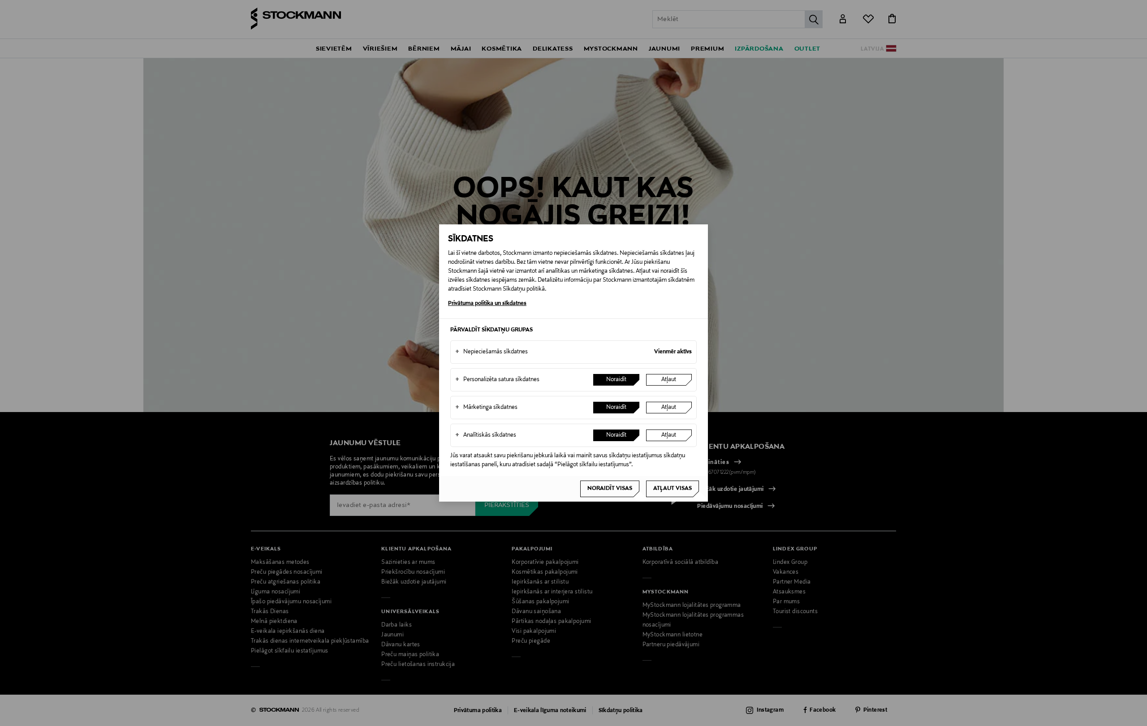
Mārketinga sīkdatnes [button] (486, 408)
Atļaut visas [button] (672, 488)
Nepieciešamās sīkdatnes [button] (491, 352)
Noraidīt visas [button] (609, 488)
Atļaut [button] (668, 380)
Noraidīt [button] (616, 380)
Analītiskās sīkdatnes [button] (485, 435)
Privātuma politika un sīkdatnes (487, 304)
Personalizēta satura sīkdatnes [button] (497, 380)
